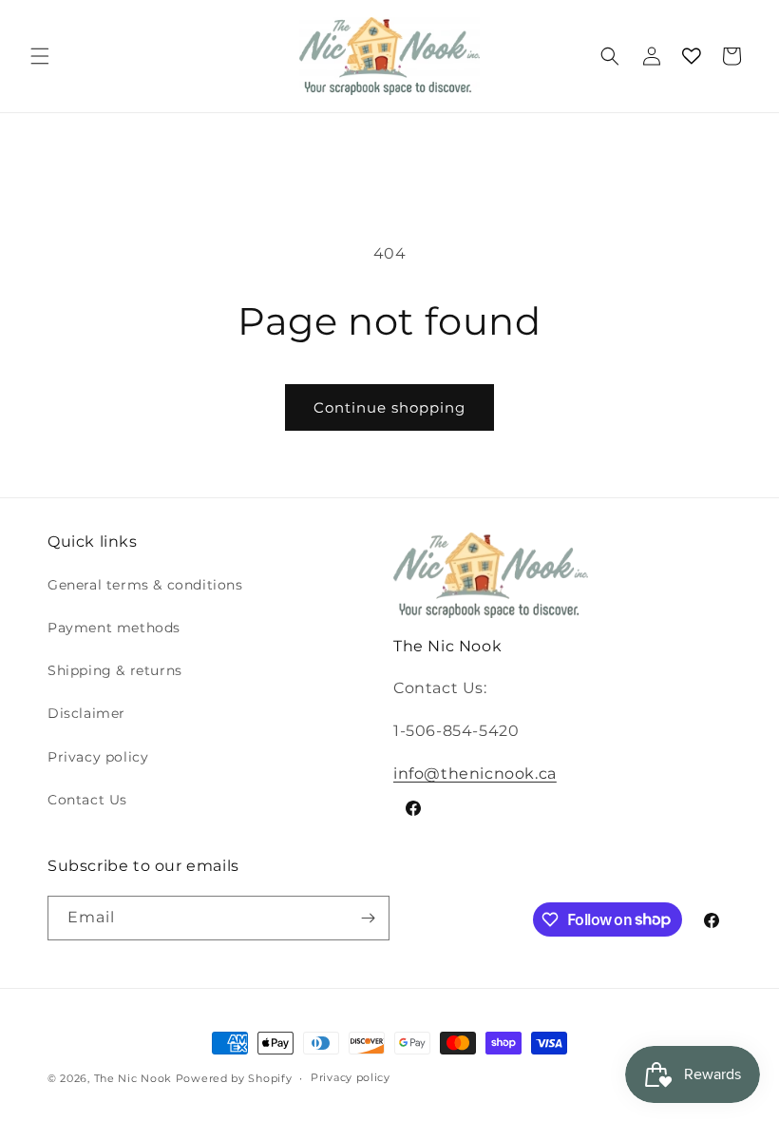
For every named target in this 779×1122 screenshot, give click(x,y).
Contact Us (87, 799)
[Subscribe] (368, 918)
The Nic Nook (133, 1078)
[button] (40, 56)
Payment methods (114, 627)
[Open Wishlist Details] (692, 56)
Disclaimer (86, 713)
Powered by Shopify (234, 1078)
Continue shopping (390, 407)
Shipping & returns (115, 670)
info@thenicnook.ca (475, 773)
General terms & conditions (145, 584)
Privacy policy (98, 756)
